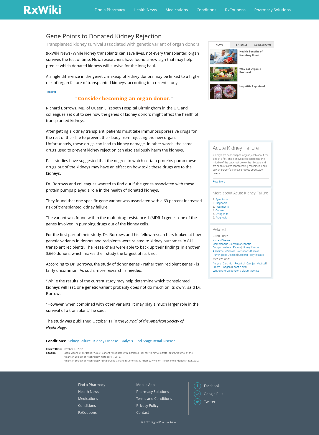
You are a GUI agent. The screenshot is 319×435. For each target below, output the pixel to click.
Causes (219, 210)
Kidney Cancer (250, 247)
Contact (142, 412)
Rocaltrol (240, 263)
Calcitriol (228, 263)
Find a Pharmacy (110, 9)
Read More (219, 181)
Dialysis (127, 341)
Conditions (206, 9)
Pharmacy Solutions (272, 9)
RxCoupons (235, 9)
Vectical (261, 263)
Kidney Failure (79, 341)
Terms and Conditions (154, 398)
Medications (177, 9)
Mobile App (145, 384)
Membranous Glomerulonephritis (232, 244)
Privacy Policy (147, 405)
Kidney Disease (105, 341)
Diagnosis (221, 203)
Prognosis (221, 217)
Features (241, 45)
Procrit (216, 267)
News (219, 45)
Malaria (260, 255)
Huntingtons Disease (225, 255)
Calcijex (251, 263)
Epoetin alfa (239, 267)
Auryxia (217, 263)
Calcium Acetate (249, 270)
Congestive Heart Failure (227, 247)
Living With (222, 213)
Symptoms (221, 199)
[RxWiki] (42, 9)
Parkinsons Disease (248, 251)
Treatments (222, 206)
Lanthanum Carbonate (225, 270)
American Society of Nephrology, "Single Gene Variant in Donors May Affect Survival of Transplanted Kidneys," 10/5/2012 (131, 360)
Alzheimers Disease (224, 251)
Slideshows (262, 45)
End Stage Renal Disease (156, 341)
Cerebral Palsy (246, 255)
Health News (145, 9)
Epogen (226, 267)
